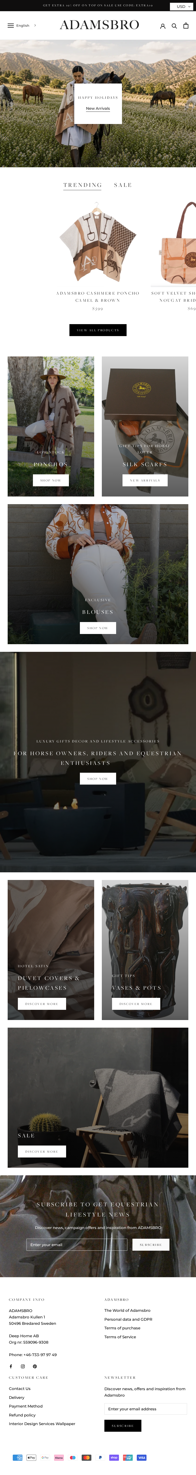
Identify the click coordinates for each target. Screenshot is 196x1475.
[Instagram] (23, 1366)
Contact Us (20, 1388)
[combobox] (27, 25)
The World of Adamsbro (127, 1310)
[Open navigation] (11, 25)
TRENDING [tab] (83, 185)
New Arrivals (98, 108)
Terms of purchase (122, 1328)
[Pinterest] (35, 1366)
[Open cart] (185, 26)
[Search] (174, 25)
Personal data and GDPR (128, 1319)
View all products (98, 330)
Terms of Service (120, 1336)
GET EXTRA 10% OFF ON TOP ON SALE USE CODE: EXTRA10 (98, 5)
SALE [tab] (123, 185)
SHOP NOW (98, 779)
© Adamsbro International (43, 1450)
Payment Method (26, 1406)
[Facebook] (11, 1366)
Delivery (16, 1397)
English (22, 25)
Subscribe (151, 1245)
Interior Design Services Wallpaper (42, 1423)
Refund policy (22, 1415)
